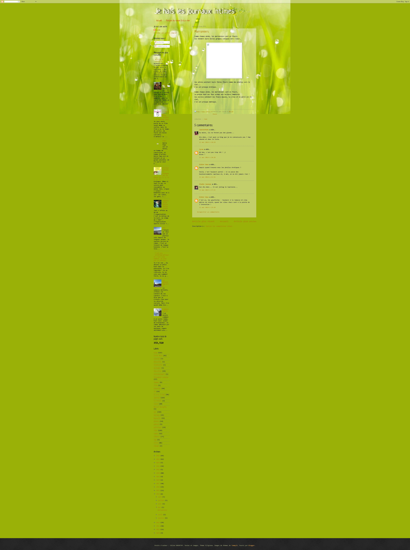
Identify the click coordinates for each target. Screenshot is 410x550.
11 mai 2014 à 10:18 (207, 142)
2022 (158, 466)
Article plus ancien (245, 221)
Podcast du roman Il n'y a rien (178, 21)
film (155, 385)
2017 (158, 483)
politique (157, 427)
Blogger (252, 545)
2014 (158, 494)
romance (157, 437)
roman (156, 433)
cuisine (157, 359)
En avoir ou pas (165, 84)
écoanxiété (158, 365)
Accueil (159, 21)
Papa (164, 141)
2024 (158, 463)
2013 (158, 522)
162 (164, 228)
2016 (158, 487)
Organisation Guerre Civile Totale (166, 204)
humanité (157, 388)
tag (155, 440)
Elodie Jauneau (205, 184)
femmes (156, 382)
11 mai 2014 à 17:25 (207, 190)
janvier (161, 518)
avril (160, 515)
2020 (158, 473)
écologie (157, 368)
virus (156, 443)
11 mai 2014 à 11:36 (207, 177)
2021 (158, 469)
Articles (160, 42)
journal (157, 398)
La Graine (157, 401)
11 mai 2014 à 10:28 (207, 157)
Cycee (201, 149)
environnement (159, 374)
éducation (157, 371)
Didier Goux (204, 164)
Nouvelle (157, 418)
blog (155, 353)
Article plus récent (203, 221)
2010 (158, 533)
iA (154, 391)
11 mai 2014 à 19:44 (207, 207)
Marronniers (201, 32)
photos (156, 421)
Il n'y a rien (159, 394)
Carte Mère (158, 356)
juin (160, 504)
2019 (158, 476)
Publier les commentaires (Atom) (219, 226)
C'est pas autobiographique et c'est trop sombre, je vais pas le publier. (161, 257)
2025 (158, 459)
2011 (158, 529)
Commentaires (161, 46)
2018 (158, 480)
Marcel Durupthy (160, 407)
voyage (156, 446)
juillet (161, 500)
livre (156, 404)
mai (160, 507)
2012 (158, 526)
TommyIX (234, 545)
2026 (158, 456)
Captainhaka (204, 130)
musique (157, 415)
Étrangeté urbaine (161, 377)
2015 (158, 490)
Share (215, 114)
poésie (156, 424)
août (160, 497)
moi (155, 412)
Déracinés (157, 362)
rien (205, 119)
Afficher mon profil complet (165, 33)
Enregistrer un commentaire (208, 212)
